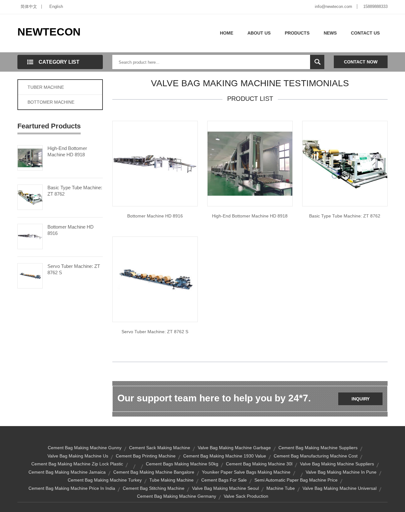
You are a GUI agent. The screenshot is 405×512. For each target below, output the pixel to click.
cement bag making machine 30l (259, 463)
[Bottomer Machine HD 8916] (30, 235)
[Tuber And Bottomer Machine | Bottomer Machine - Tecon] (155, 163)
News (330, 33)
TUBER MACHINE (46, 87)
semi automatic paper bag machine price (296, 480)
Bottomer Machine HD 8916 (70, 230)
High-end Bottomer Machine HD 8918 (67, 151)
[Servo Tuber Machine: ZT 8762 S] (30, 275)
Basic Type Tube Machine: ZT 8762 (74, 191)
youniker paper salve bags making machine (246, 472)
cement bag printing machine (146, 455)
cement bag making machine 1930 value (224, 455)
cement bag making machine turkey (105, 480)
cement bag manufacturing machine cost (316, 455)
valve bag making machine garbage (234, 447)
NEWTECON (49, 32)
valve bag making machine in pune (341, 472)
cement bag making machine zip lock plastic (77, 463)
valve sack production (246, 496)
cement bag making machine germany (176, 496)
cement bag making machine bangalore (153, 472)
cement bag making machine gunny (85, 447)
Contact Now (360, 61)
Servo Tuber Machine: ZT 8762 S (73, 269)
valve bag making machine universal (339, 488)
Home (226, 33)
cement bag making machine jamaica (67, 472)
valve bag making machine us (77, 455)
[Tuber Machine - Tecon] (155, 279)
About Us (259, 33)
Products (297, 33)
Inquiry (361, 398)
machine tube (280, 488)
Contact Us (365, 33)
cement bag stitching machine (153, 488)
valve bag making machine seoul (225, 488)
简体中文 (29, 6)
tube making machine (171, 480)
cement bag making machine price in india (71, 488)
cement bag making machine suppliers (318, 447)
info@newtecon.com (333, 6)
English (56, 6)
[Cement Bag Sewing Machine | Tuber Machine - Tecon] (344, 163)
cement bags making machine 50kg (182, 463)
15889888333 (375, 6)
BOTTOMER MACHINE (51, 102)
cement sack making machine (159, 447)
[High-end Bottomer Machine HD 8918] (30, 157)
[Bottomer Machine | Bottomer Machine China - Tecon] (250, 163)
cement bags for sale (224, 480)
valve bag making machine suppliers (337, 463)
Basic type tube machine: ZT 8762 (344, 215)
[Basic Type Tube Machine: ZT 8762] (30, 196)
